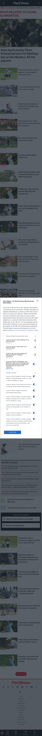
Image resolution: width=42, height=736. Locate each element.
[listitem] (21, 336)
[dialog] (21, 368)
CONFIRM (12, 432)
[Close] (38, 301)
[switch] (34, 340)
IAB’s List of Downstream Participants (23, 330)
